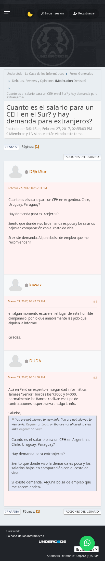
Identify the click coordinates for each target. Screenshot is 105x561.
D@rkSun (38, 171)
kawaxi (36, 285)
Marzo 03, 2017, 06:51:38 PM (26, 377)
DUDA (35, 361)
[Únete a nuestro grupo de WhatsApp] (87, 543)
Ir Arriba (12, 511)
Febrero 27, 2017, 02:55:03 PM (27, 188)
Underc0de (13, 531)
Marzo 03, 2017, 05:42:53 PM (26, 301)
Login (45, 424)
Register (31, 424)
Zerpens (81, 555)
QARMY (93, 555)
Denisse (79, 81)
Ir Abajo (11, 146)
